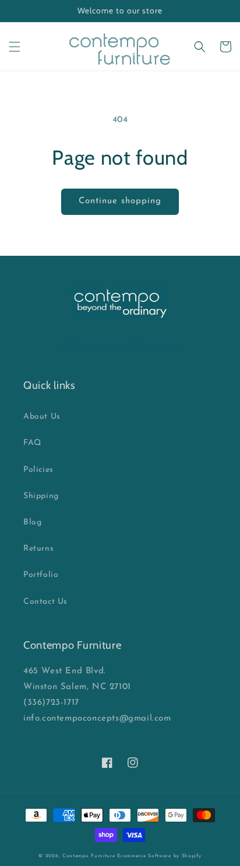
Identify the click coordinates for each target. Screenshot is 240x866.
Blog (32, 522)
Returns (38, 548)
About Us (42, 416)
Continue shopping (120, 201)
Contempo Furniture (88, 856)
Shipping (41, 496)
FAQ (32, 443)
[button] (14, 47)
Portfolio (40, 575)
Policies (38, 469)
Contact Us (45, 601)
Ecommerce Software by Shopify (159, 856)
